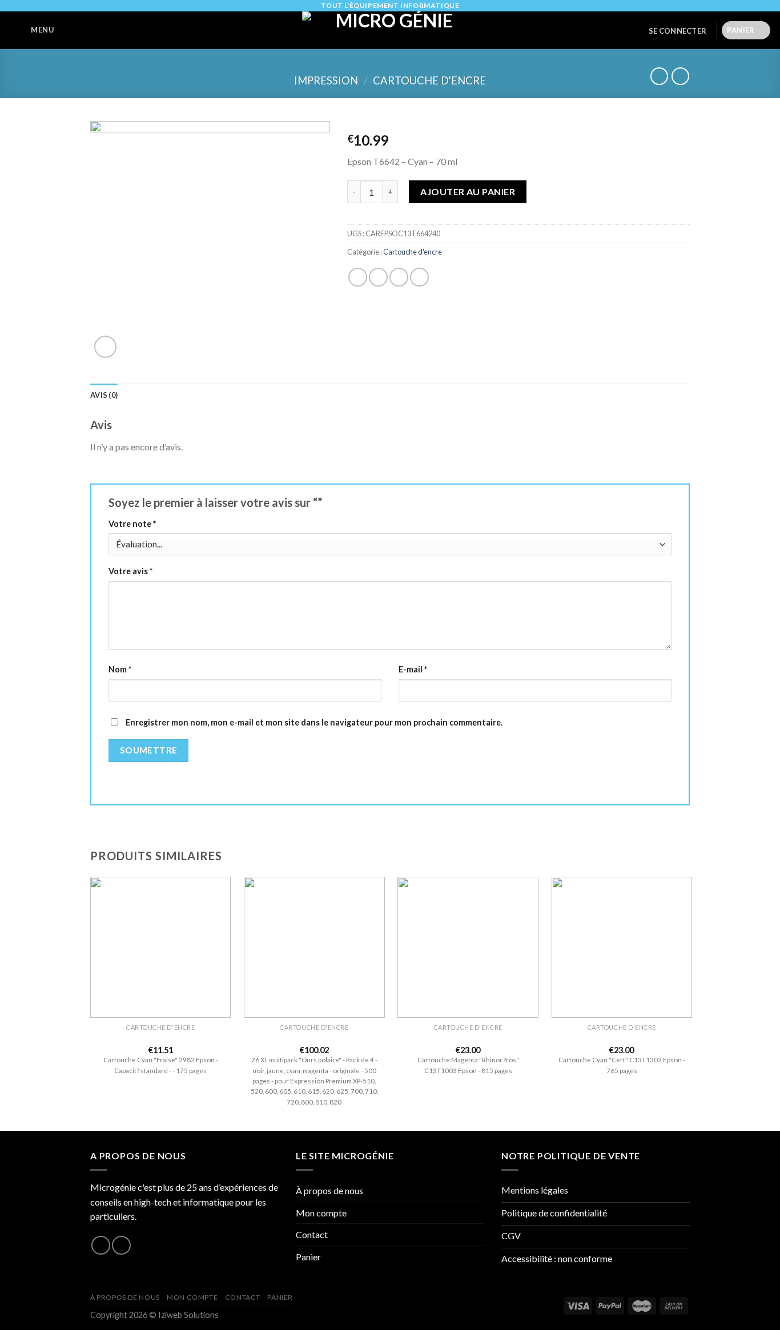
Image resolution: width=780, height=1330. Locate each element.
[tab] (104, 395)
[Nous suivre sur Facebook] (100, 1245)
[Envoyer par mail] (398, 277)
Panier (308, 1256)
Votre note (132, 524)
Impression (326, 80)
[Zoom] (105, 347)
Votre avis (130, 571)
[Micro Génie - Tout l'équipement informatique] (390, 30)
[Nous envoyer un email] (121, 1245)
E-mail (413, 669)
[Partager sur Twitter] (378, 277)
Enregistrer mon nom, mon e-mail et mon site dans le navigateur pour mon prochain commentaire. (314, 722)
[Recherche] (69, 31)
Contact (312, 1234)
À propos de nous (329, 1190)
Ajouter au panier (467, 191)
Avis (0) (104, 395)
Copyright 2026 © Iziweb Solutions (154, 1315)
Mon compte (321, 1212)
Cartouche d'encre (429, 80)
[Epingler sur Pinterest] (419, 277)
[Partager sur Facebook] (357, 277)
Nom (119, 669)
